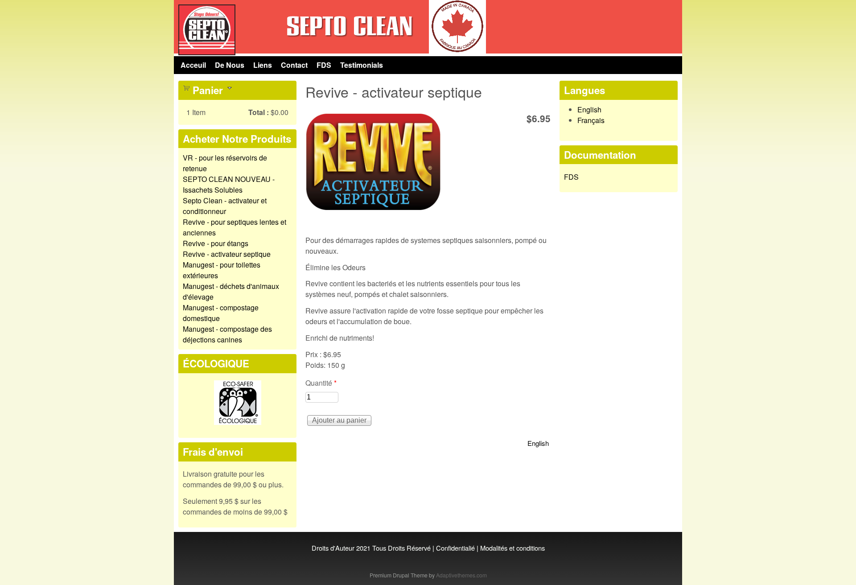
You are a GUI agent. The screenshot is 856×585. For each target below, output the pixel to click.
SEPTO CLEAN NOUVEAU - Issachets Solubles (229, 184)
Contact (294, 65)
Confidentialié (455, 547)
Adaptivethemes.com (461, 575)
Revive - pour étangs (215, 243)
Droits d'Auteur (333, 547)
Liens (262, 65)
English (538, 443)
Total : (258, 112)
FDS (324, 65)
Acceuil (193, 65)
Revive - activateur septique (227, 254)
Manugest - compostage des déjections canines (227, 334)
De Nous (229, 65)
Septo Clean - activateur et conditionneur (225, 205)
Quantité (321, 383)
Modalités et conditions (512, 547)
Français (591, 120)
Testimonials (361, 65)
